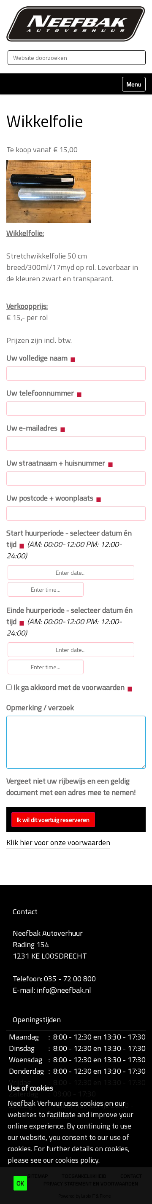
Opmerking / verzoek (40, 707)
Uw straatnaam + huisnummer (56, 463)
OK (20, 1183)
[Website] (76, 24)
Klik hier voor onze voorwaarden (58, 842)
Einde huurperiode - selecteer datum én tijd (69, 621)
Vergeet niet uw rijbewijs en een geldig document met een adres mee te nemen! (71, 786)
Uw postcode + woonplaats (50, 498)
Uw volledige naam (37, 358)
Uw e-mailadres (32, 428)
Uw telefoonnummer (41, 393)
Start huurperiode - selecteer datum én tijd (69, 544)
